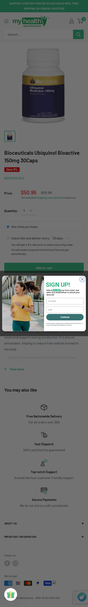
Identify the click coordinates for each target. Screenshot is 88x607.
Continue (64, 317)
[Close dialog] (82, 279)
